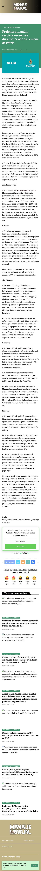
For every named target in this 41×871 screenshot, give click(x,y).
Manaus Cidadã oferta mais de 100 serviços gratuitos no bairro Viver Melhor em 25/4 (20, 735)
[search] (37, 6)
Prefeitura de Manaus (12, 27)
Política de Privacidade (10, 865)
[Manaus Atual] (20, 6)
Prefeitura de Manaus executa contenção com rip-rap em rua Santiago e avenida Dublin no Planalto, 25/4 (20, 623)
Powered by (15, 553)
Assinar (20, 546)
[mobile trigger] (4, 6)
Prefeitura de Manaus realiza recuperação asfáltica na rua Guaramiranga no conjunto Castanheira (20, 808)
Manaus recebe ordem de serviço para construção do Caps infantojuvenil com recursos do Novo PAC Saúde (19, 660)
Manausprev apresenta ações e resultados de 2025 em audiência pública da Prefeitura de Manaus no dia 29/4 (20, 772)
